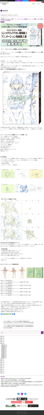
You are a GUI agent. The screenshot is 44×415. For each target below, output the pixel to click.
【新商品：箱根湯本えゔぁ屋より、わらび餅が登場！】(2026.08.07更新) (13, 383)
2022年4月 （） (4, 354)
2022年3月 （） (4, 355)
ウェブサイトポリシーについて (22, 411)
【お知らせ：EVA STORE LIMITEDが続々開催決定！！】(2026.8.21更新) (12, 380)
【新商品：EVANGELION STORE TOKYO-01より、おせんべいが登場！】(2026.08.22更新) (15, 378)
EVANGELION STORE (11, 0)
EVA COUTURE (25, 0)
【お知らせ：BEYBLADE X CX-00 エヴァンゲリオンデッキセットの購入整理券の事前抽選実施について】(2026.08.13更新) (21, 381)
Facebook (18, 394)
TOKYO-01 (2, 21)
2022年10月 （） (4, 347)
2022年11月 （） (4, 346)
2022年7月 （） (4, 350)
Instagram (22, 394)
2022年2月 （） (4, 356)
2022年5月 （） (4, 352)
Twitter (25, 394)
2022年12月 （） (4, 344)
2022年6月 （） (4, 351)
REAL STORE (32, 0)
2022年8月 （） (4, 349)
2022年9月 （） (4, 348)
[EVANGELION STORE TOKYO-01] (4, 3)
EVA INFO (18, 0)
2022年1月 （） (4, 357)
